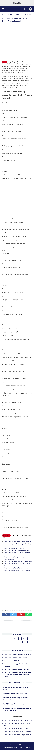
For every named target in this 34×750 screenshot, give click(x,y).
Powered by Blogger (25, 747)
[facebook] (6, 614)
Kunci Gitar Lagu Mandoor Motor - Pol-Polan (17, 570)
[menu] (3, 9)
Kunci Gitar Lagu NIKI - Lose (12, 661)
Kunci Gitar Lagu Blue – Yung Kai (14, 548)
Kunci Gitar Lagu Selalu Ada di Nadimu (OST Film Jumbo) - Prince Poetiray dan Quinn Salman (17, 674)
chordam (5, 62)
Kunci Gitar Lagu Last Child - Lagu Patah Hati (18, 541)
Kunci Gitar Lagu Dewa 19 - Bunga (14, 704)
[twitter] (13, 614)
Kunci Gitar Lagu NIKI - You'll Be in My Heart (17, 655)
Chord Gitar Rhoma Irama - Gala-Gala (15, 693)
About (11, 744)
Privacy (22, 744)
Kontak (17, 744)
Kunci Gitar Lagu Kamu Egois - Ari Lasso (16, 568)
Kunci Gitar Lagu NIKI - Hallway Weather (16, 669)
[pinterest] (21, 614)
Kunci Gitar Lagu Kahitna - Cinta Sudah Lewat (18, 561)
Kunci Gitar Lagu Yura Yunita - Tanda (15, 658)
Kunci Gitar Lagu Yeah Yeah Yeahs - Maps (16, 550)
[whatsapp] (28, 614)
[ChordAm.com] (17, 3)
